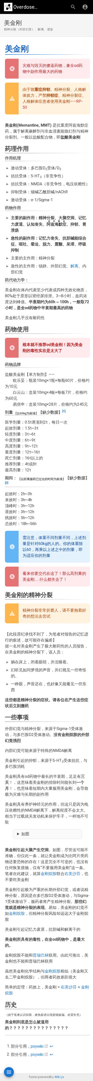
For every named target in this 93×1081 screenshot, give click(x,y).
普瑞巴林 (41, 955)
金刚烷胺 (49, 873)
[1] (63, 411)
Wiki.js (59, 1077)
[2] (6, 483)
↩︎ (51, 1046)
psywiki (37, 1046)
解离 (74, 266)
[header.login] (85, 7)
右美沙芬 (72, 873)
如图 (25, 834)
